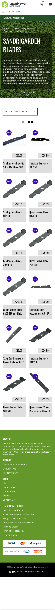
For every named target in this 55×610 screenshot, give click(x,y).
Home (7, 29)
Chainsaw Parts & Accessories (19, 523)
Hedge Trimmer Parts (14, 518)
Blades (30, 29)
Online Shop (18, 29)
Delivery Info (9, 469)
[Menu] (50, 4)
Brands (6, 496)
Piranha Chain (10, 527)
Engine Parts (10, 535)
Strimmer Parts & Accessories (18, 514)
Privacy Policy (10, 473)
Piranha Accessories (13, 531)
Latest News (9, 492)
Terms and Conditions (15, 465)
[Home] (14, 4)
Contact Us (9, 500)
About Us (8, 483)
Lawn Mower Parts (13, 510)
